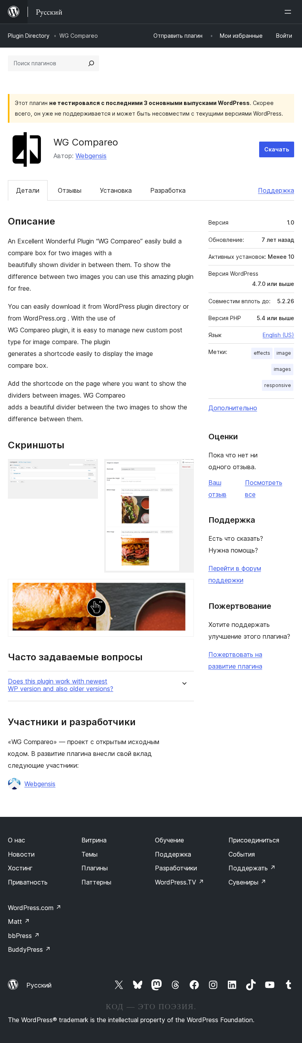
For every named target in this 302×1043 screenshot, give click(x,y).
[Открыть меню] (289, 12)
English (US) (278, 335)
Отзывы (69, 190)
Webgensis (91, 156)
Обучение (169, 840)
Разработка (168, 190)
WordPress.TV (179, 882)
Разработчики (176, 868)
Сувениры (247, 882)
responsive (277, 385)
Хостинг (20, 868)
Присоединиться (253, 840)
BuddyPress (29, 949)
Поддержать (252, 868)
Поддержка (276, 190)
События (241, 854)
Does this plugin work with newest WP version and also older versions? (60, 685)
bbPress (24, 936)
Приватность (28, 882)
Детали (27, 190)
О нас (16, 840)
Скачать (276, 149)
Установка (116, 190)
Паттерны (96, 882)
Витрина (94, 840)
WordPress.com (34, 908)
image (283, 353)
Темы (89, 854)
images (282, 369)
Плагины (94, 868)
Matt (19, 921)
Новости (21, 854)
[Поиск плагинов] (91, 63)
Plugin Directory (29, 35)
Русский (39, 985)
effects (262, 353)
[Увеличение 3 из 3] (183, 589)
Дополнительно (232, 408)
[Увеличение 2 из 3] (183, 470)
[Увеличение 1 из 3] (87, 470)
